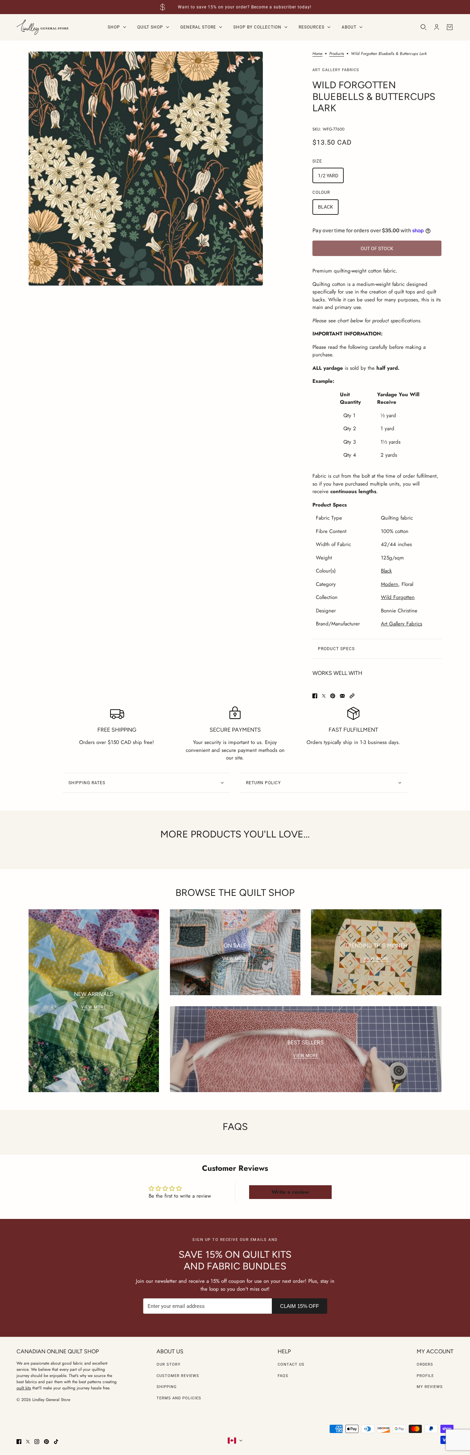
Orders (425, 1364)
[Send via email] (342, 696)
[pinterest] (46, 1441)
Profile (425, 1376)
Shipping (167, 1387)
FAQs (283, 1376)
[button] (352, 696)
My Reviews (430, 1387)
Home (317, 54)
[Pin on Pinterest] (333, 696)
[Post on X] (324, 696)
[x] (28, 1442)
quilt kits (24, 1388)
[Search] (423, 27)
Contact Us (291, 1364)
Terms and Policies (179, 1398)
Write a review (290, 1192)
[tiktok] (56, 1441)
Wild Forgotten (398, 597)
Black (386, 571)
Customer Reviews (178, 1376)
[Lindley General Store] (42, 27)
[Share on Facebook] (315, 696)
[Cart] (449, 27)
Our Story (169, 1364)
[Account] (436, 27)
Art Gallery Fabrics (335, 70)
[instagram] (37, 1441)
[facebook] (19, 1441)
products (336, 54)
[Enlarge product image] (146, 169)
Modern (389, 584)
